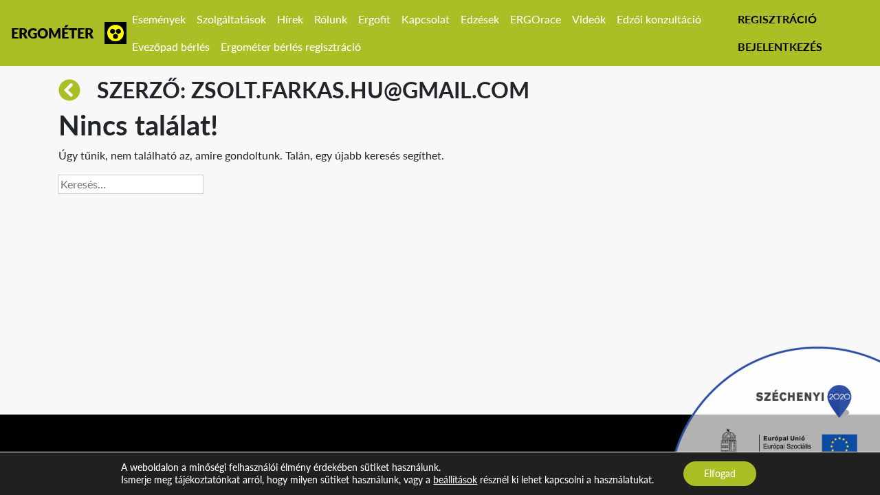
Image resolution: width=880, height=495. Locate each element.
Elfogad (720, 473)
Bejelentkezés (780, 46)
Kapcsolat (426, 18)
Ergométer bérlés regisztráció (291, 46)
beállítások (455, 479)
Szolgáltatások (231, 18)
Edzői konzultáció (659, 18)
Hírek (290, 18)
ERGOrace (535, 18)
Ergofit (374, 18)
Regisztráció (777, 18)
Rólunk (330, 18)
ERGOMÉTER (52, 33)
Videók (589, 18)
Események (159, 18)
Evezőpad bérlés (171, 46)
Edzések (480, 18)
